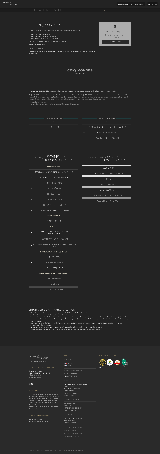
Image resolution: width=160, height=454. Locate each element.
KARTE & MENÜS (71, 420)
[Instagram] (32, 384)
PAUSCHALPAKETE (71, 393)
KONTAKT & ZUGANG (71, 437)
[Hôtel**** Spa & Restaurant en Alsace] (10, 4)
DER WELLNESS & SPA (71, 400)
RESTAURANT (68, 415)
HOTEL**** (67, 380)
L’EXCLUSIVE (69, 406)
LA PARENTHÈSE (70, 403)
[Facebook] (30, 384)
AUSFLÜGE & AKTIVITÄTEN (73, 434)
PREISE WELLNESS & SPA (73, 408)
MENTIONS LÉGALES (76, 450)
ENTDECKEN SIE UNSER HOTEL (76, 384)
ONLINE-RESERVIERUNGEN (73, 370)
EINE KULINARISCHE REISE (74, 418)
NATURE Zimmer (70, 386)
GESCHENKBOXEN (71, 395)
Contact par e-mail (35, 377)
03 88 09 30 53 (116, 41)
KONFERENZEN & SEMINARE (73, 427)
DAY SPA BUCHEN (71, 376)
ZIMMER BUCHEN (71, 374)
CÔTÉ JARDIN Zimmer (72, 388)
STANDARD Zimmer (71, 391)
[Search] (152, 4)
